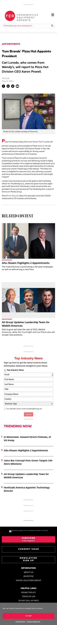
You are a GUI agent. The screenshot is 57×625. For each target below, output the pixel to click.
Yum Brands (13, 196)
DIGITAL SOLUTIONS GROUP (28, 581)
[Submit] (52, 26)
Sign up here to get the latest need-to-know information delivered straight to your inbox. (26, 364)
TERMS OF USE (28, 597)
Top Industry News (15, 370)
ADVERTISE (28, 576)
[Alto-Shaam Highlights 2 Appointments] (28, 241)
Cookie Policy (20, 621)
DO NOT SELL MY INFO (28, 601)
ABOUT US (28, 572)
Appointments (11, 44)
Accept (28, 616)
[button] (28, 539)
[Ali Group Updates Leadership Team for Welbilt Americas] (28, 300)
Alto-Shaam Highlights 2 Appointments (25, 263)
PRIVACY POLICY (28, 593)
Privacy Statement (33, 621)
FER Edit (5, 78)
